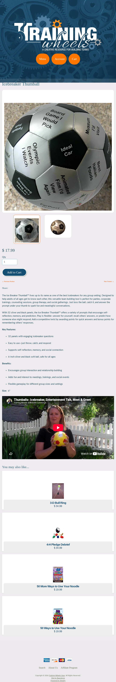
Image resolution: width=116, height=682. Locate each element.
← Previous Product (8, 281)
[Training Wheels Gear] (58, 51)
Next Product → (109, 281)
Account (60, 59)
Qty (4, 257)
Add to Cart (14, 272)
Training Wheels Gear (57, 675)
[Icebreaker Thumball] (26, 229)
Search (42, 667)
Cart (74, 59)
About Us (53, 667)
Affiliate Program (69, 667)
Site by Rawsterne (58, 678)
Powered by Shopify (58, 681)
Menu (42, 59)
